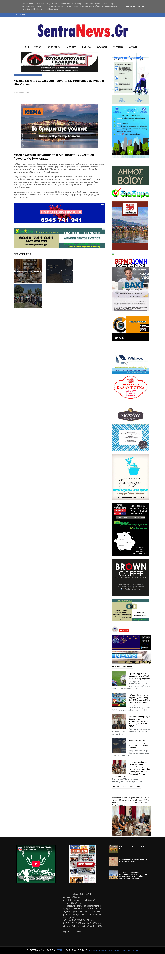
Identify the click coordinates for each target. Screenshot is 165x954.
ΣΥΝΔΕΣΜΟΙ (102, 47)
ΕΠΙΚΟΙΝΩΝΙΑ (19, 15)
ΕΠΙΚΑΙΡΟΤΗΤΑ (54, 47)
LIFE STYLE (86, 47)
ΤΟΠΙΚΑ (37, 47)
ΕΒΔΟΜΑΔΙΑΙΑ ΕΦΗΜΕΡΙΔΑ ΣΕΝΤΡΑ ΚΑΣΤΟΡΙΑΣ (113, 950)
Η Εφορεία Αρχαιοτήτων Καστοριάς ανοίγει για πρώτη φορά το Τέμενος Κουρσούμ (138, 744)
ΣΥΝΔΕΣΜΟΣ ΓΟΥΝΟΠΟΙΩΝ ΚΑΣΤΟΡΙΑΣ (27, 75)
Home (26, 47)
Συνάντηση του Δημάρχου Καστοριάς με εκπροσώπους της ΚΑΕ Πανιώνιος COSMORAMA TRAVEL (139, 721)
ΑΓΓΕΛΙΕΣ (133, 47)
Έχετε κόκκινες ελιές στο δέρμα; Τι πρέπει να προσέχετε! (133, 860)
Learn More (129, 6)
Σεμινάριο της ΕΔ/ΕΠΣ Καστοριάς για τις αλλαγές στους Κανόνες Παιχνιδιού (139, 676)
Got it (141, 6)
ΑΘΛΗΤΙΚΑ (71, 47)
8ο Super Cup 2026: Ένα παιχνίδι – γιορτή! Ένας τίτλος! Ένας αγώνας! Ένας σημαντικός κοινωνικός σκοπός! (140, 700)
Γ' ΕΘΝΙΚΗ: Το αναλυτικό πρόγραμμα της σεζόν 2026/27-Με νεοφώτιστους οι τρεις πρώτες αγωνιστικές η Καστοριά (133, 875)
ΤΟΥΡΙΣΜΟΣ (118, 47)
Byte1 (60, 950)
